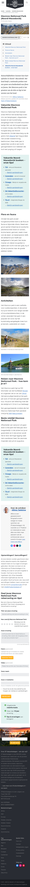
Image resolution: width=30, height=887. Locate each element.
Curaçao (3, 852)
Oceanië (3, 829)
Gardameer (4, 855)
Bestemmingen (6, 808)
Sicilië (2, 866)
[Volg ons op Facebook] (17, 865)
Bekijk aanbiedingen (15, 172)
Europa (8, 11)
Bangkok (3, 848)
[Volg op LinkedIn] (20, 545)
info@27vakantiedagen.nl (12, 587)
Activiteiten (8, 53)
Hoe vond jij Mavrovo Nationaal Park (14, 619)
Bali (2, 845)
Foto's (3, 649)
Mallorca (3, 863)
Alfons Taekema (18, 97)
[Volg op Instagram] (14, 545)
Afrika (3, 811)
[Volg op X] (17, 545)
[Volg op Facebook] (12, 545)
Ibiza (2, 857)
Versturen (6, 696)
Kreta (2, 860)
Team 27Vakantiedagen (9, 101)
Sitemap (18, 856)
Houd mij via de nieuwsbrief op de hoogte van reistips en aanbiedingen (15, 690)
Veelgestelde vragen (22, 847)
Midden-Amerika (6, 820)
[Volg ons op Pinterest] (23, 865)
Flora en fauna (9, 50)
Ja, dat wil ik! (15, 743)
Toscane (3, 869)
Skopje (25, 391)
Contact (18, 844)
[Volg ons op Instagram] (20, 865)
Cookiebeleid (20, 853)
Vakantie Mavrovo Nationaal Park (15, 47)
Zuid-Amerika (5, 832)
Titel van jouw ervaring (9, 611)
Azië (2, 814)
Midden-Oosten (6, 823)
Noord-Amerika (5, 826)
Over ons (18, 841)
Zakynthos (4, 872)
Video (3, 663)
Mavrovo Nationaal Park (10, 37)
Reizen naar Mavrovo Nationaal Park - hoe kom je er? (14, 57)
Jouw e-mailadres (7, 680)
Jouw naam (5, 671)
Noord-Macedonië (17, 11)
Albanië (12, 136)
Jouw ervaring (6, 630)
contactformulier (16, 584)
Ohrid (24, 393)
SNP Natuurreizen (15, 413)
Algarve (3, 842)
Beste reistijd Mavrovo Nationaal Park (15, 62)
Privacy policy (20, 850)
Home (2, 11)
